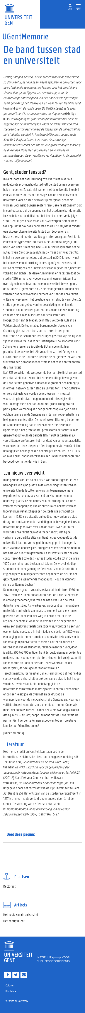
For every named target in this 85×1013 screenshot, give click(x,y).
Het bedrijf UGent (14, 920)
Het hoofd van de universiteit (21, 914)
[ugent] (20, 14)
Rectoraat (9, 886)
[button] (78, 6)
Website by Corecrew (16, 1001)
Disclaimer (11, 991)
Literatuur (13, 745)
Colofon (9, 985)
